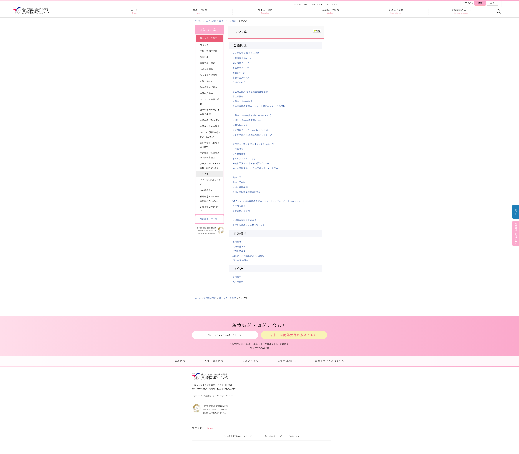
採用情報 (179, 361)
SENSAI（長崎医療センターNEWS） (210, 134)
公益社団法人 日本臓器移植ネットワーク (252, 135)
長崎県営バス (238, 246)
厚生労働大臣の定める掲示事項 (209, 112)
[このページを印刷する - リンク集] (317, 31)
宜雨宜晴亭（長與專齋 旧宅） (209, 145)
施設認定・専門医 (208, 219)
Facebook (270, 436)
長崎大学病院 (238, 182)
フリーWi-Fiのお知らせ (210, 182)
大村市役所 (237, 282)
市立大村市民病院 (241, 211)
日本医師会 (237, 149)
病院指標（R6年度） (210, 120)
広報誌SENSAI (286, 361)
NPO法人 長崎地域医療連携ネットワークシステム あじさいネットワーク (268, 201)
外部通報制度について (209, 209)
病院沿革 (204, 57)
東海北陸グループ (240, 68)
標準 (480, 3)
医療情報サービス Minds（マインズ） (251, 130)
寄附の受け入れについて (330, 361)
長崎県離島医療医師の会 (244, 220)
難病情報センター (241, 125)
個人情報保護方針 (208, 75)
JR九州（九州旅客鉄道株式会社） (248, 256)
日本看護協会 (238, 154)
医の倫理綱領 (206, 69)
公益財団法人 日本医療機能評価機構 (250, 92)
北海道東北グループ (241, 58)
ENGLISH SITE (300, 4)
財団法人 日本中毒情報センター (247, 120)
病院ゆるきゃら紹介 (209, 126)
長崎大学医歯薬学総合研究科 (246, 192)
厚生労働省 (237, 96)
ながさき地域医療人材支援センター (249, 225)
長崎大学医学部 (240, 187)
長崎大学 (236, 177)
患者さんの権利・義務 (209, 101)
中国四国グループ (240, 78)
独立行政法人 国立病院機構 (245, 53)
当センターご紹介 (227, 21)
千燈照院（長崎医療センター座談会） (209, 155)
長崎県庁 (236, 277)
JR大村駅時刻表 (240, 260)
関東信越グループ (240, 63)
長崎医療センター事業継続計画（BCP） (209, 198)
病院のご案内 (209, 21)
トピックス (516, 211)
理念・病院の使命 (208, 51)
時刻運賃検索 (239, 251)
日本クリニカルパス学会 (244, 158)
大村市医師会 (238, 206)
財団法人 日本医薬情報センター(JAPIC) (251, 115)
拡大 (492, 3)
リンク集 (204, 174)
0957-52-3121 (204, 389)
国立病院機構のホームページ (238, 436)
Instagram (294, 436)
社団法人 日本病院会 (242, 101)
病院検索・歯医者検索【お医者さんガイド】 (253, 144)
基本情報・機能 (207, 63)
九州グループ (238, 82)
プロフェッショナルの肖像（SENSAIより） (210, 165)
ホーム (198, 21)
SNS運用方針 (206, 190)
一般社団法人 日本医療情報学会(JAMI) (251, 163)
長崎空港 (236, 242)
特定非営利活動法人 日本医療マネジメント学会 (255, 168)
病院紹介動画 (206, 93)
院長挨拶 (204, 45)
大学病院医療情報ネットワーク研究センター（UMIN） (259, 106)
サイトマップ (332, 4)
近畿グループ (238, 73)
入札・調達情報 (213, 361)
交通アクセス (316, 4)
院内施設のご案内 (208, 87)
